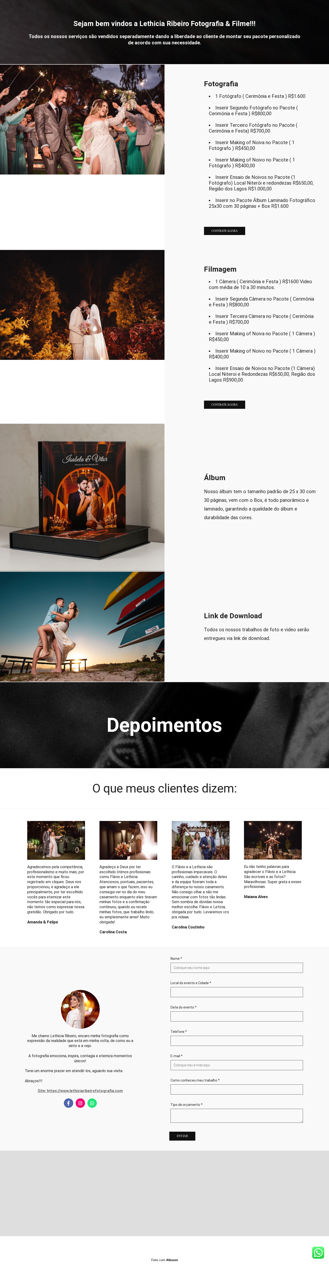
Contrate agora (224, 231)
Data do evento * (184, 1007)
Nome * (176, 958)
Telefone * (179, 1031)
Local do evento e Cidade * (191, 983)
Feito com (164, 1260)
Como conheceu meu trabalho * (195, 1080)
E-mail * (177, 1056)
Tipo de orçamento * (187, 1104)
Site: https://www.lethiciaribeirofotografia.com (80, 1091)
